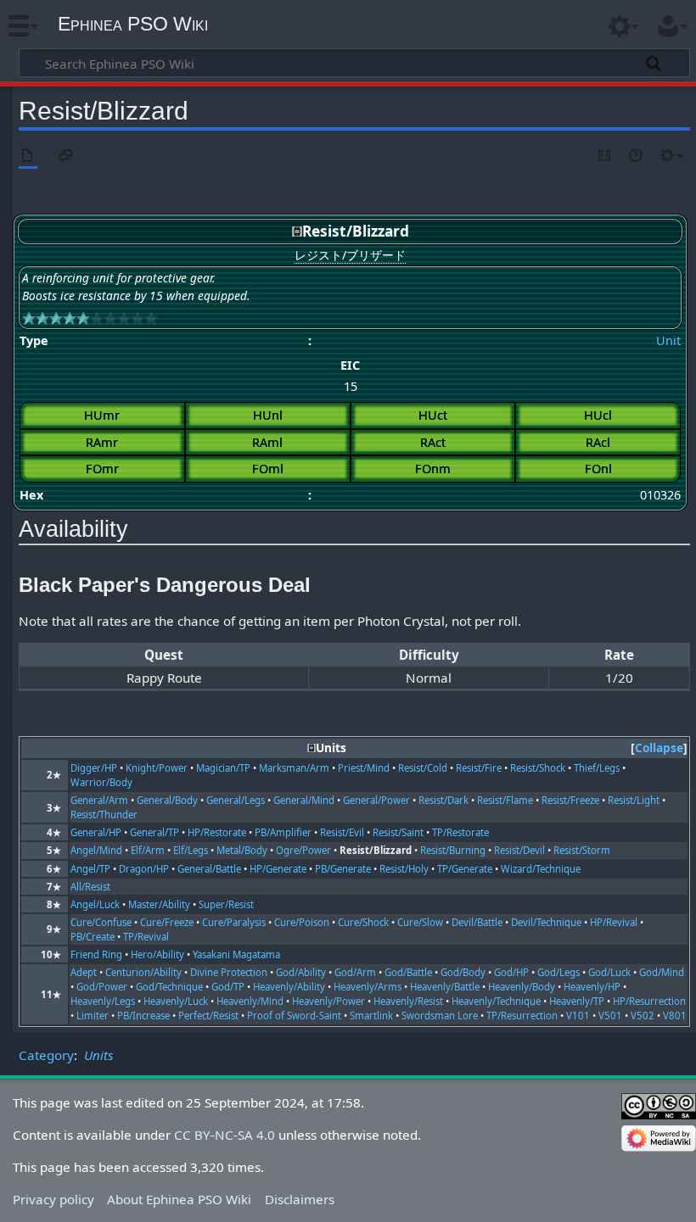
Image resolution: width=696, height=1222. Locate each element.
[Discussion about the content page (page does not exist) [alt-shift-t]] (66, 156)
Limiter (92, 1015)
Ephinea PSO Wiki (133, 24)
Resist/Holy (404, 868)
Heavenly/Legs (102, 1001)
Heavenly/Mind (249, 1001)
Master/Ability (159, 904)
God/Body (463, 972)
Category (46, 1054)
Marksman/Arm (294, 768)
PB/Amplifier (283, 832)
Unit (668, 340)
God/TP (227, 986)
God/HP (511, 972)
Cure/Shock (363, 922)
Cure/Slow (420, 922)
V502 (642, 1015)
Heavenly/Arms (367, 986)
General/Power (376, 800)
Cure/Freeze (167, 922)
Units (99, 1054)
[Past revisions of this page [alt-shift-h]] (636, 156)
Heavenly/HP (592, 986)
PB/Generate (343, 868)
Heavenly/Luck (175, 1001)
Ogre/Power (303, 850)
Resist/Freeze (570, 800)
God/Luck (609, 972)
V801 (675, 1015)
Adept (83, 972)
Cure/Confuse (101, 922)
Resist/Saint (398, 832)
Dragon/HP (144, 868)
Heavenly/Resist (408, 1001)
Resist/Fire (479, 768)
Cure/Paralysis (234, 922)
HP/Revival (613, 922)
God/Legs (558, 972)
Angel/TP (90, 868)
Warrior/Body (101, 782)
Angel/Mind (96, 850)
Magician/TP (223, 768)
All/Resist (90, 886)
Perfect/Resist (208, 1015)
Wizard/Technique (541, 868)
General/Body (167, 800)
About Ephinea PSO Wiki (179, 1199)
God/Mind (661, 972)
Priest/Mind (364, 768)
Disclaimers (299, 1199)
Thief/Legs (597, 768)
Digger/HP (93, 768)
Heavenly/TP (576, 1001)
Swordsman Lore (439, 1015)
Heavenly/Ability (289, 986)
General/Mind (303, 800)
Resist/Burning (453, 850)
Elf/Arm (148, 850)
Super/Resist (226, 904)
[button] (659, 748)
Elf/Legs (190, 850)
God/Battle (408, 972)
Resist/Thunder (104, 814)
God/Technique (169, 986)
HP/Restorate (217, 832)
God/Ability (301, 972)
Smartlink (371, 1015)
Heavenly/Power (328, 1001)
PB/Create (92, 936)
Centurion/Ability (143, 972)
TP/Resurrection (522, 1015)
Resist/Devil (519, 850)
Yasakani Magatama (236, 954)
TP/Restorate (460, 832)
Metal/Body (241, 850)
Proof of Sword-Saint (294, 1015)
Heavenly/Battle (445, 986)
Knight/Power (157, 768)
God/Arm (355, 972)
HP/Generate (278, 868)
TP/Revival (146, 936)
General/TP (154, 832)
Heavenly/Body (521, 986)
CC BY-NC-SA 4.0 (224, 1134)
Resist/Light (634, 800)
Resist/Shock (537, 768)
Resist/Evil (342, 832)
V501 (610, 1015)
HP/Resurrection (649, 1001)
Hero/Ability (157, 954)
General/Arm (99, 800)
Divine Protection (228, 972)
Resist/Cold (422, 768)
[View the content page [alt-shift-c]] (28, 156)
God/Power (101, 986)
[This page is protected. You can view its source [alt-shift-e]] (605, 156)
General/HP (95, 832)
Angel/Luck (95, 904)
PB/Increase (143, 1015)
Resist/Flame (505, 800)
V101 (578, 1015)
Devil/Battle (477, 922)
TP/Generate (464, 868)
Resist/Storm (581, 850)
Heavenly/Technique (496, 1001)
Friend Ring (96, 954)
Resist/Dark (443, 800)
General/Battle (209, 868)
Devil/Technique (546, 922)
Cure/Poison (301, 922)
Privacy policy (53, 1199)
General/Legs (235, 800)
